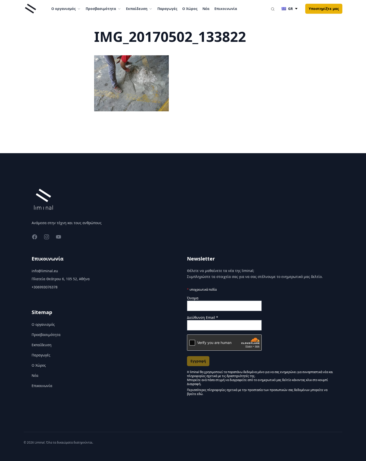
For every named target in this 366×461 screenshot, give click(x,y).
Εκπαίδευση (42, 344)
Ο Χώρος (189, 8)
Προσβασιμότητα (46, 334)
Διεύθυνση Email (202, 317)
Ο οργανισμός (43, 324)
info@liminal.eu (45, 270)
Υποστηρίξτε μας (324, 8)
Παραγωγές (167, 8)
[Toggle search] (273, 8)
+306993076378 (45, 287)
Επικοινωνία (225, 8)
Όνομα (192, 298)
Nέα (205, 8)
